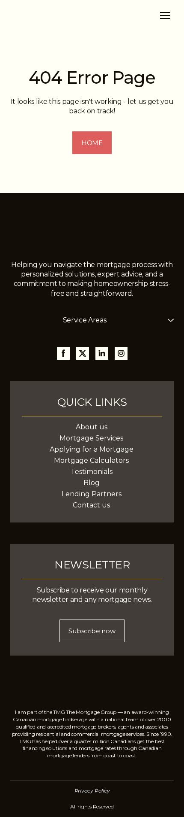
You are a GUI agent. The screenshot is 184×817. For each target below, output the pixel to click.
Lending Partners (92, 494)
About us (91, 427)
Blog (91, 483)
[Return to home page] (54, 15)
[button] (92, 142)
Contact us (91, 505)
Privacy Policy (92, 790)
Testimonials (92, 472)
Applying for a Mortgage (92, 449)
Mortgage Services (91, 438)
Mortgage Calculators (91, 460)
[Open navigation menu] (165, 15)
